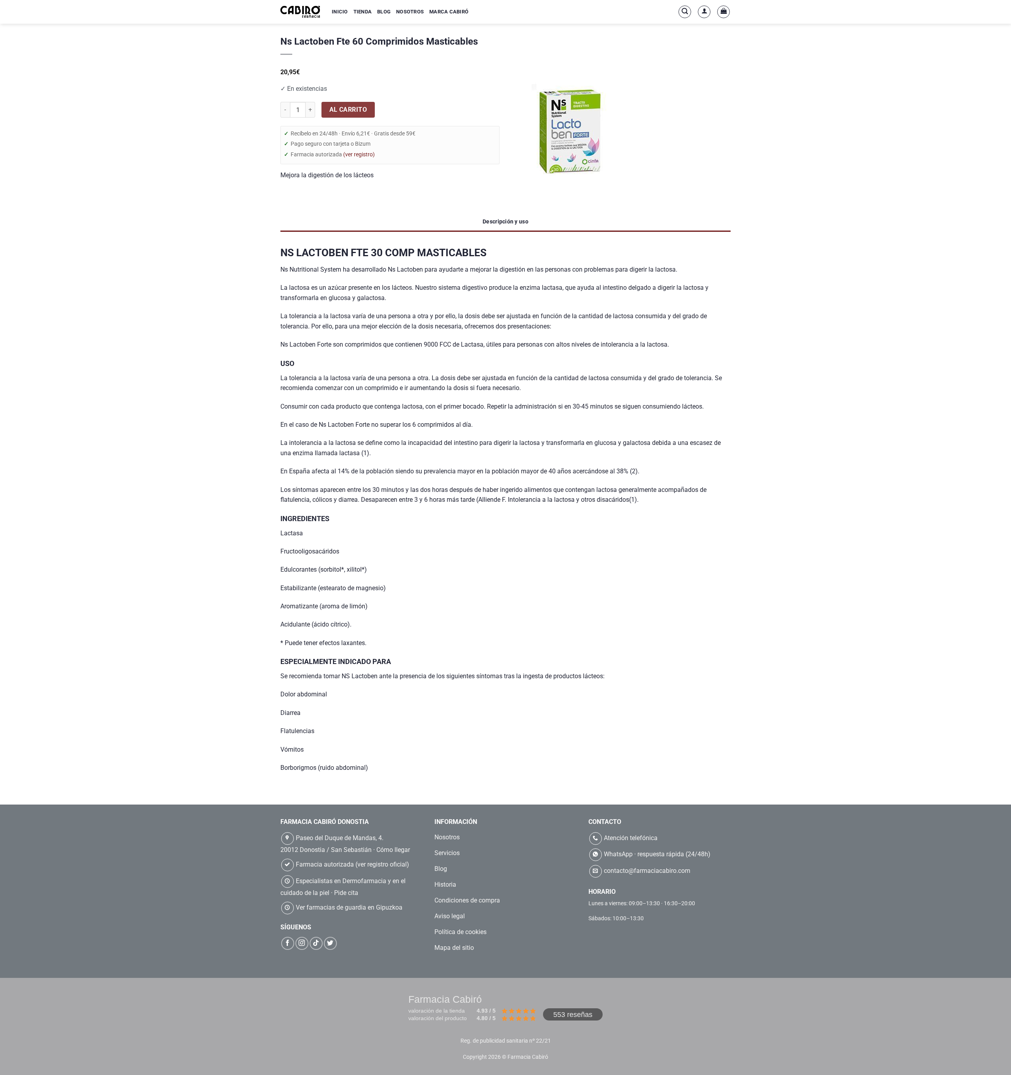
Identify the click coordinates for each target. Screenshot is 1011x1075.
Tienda (362, 12)
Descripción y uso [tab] (505, 221)
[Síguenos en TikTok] (316, 943)
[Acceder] (704, 12)
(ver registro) (359, 154)
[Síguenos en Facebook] (287, 943)
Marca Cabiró (448, 12)
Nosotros (410, 12)
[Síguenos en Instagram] (301, 943)
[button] (684, 12)
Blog (384, 12)
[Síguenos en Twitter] (330, 943)
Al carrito (348, 109)
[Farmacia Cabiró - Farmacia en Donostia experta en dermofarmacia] (300, 11)
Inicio (340, 12)
